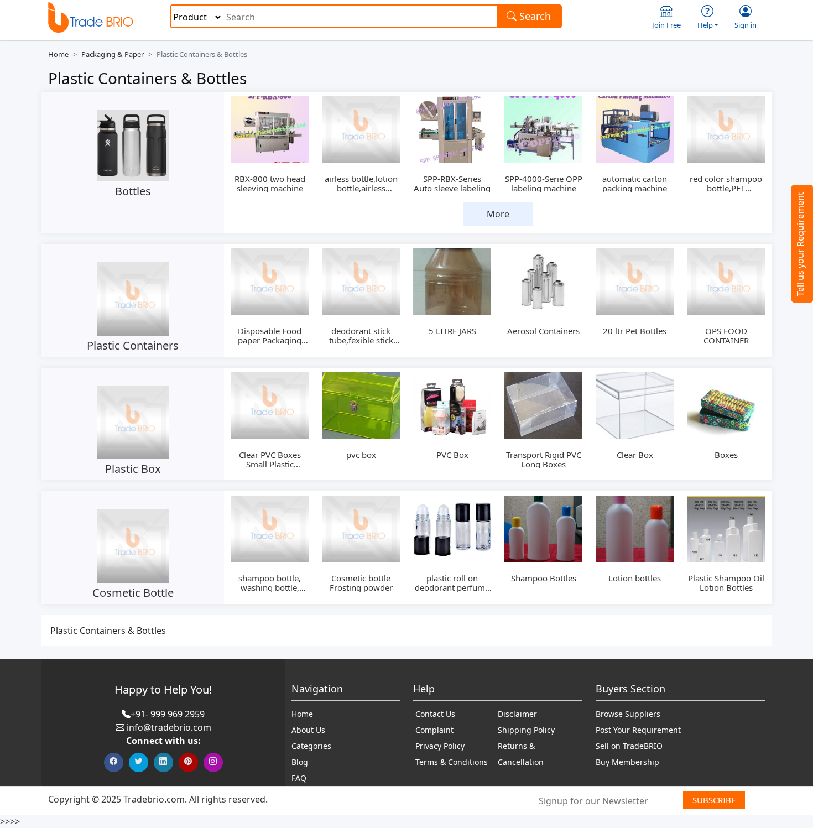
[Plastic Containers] (133, 299)
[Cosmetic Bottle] (133, 546)
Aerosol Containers (543, 330)
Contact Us (435, 714)
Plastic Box (133, 468)
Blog (299, 762)
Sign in (745, 25)
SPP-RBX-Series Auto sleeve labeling (452, 183)
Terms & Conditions (451, 762)
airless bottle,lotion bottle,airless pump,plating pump (361, 188)
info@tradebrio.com (169, 727)
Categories (311, 746)
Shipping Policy (526, 730)
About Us (308, 730)
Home (58, 54)
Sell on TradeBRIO (629, 746)
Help (705, 25)
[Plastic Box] (133, 423)
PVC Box (452, 454)
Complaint (434, 730)
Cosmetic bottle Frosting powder (361, 582)
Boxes (726, 454)
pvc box (361, 454)
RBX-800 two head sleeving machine (269, 183)
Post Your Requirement (638, 730)
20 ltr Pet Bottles (634, 330)
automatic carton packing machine (634, 183)
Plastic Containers (133, 345)
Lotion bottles (634, 578)
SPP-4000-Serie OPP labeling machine (543, 183)
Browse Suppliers (628, 714)
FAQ (298, 778)
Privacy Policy (440, 746)
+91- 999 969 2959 (168, 714)
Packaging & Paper (112, 54)
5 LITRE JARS (452, 330)
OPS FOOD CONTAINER (726, 335)
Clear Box (635, 454)
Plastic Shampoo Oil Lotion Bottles (726, 582)
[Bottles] (133, 145)
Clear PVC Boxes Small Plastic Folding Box (270, 464)
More (498, 214)
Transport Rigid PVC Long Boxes (543, 459)
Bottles (133, 191)
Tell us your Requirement (800, 244)
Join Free (666, 25)
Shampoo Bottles (543, 578)
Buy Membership (627, 762)
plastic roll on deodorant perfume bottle (452, 587)
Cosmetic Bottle (133, 592)
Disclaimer (517, 714)
